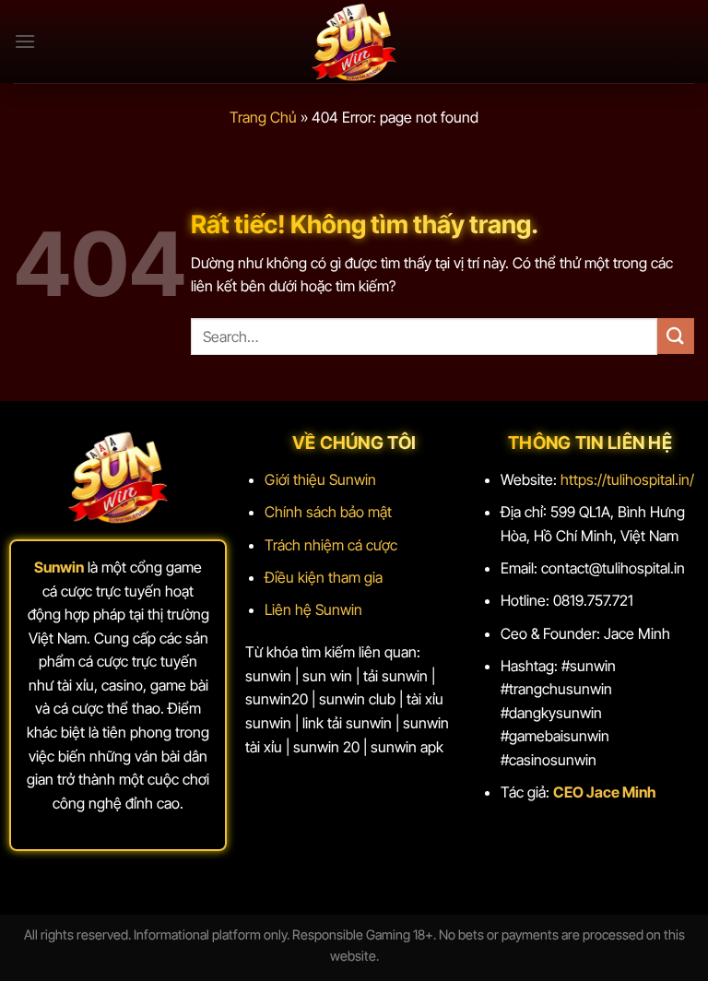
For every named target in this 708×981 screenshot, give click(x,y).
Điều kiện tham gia (324, 577)
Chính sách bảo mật (328, 511)
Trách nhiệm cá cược (331, 545)
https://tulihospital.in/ (627, 479)
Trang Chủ (263, 117)
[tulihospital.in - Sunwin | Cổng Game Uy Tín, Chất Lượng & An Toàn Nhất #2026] (354, 41)
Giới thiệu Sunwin (320, 479)
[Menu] (25, 41)
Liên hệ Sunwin (313, 609)
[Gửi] (675, 336)
